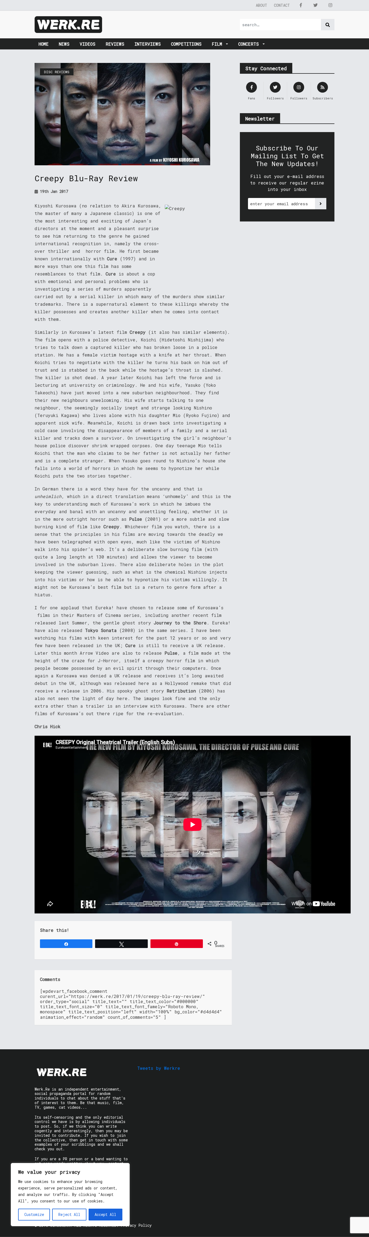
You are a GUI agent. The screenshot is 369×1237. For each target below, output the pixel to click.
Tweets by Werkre (158, 1068)
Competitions (186, 44)
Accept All (105, 1214)
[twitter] (315, 5)
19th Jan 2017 (53, 191)
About (261, 5)
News (64, 44)
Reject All (69, 1214)
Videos (87, 44)
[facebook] (301, 5)
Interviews (148, 44)
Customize (34, 1214)
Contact (282, 5)
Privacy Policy (136, 1225)
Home (44, 44)
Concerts (249, 44)
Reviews (115, 44)
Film (218, 44)
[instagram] (330, 5)
